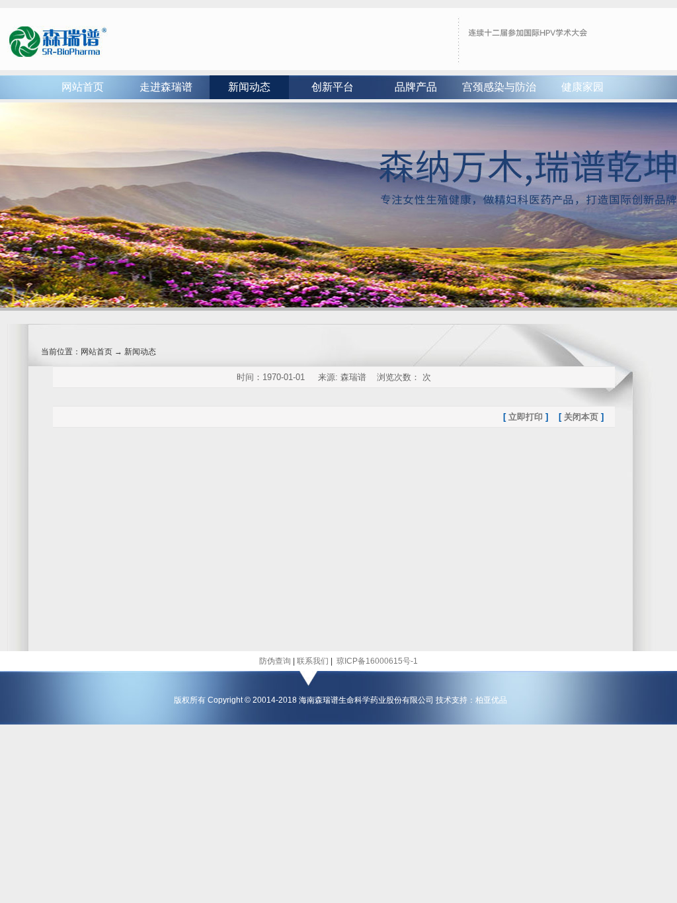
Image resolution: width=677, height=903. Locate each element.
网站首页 (82, 87)
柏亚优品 (491, 700)
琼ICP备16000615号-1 (376, 661)
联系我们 (313, 661)
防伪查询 (275, 661)
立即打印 (525, 417)
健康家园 (582, 87)
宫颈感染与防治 (499, 87)
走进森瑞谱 (165, 87)
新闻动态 (249, 87)
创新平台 (332, 87)
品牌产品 (416, 87)
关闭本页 (581, 417)
